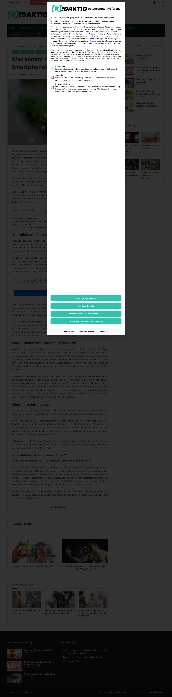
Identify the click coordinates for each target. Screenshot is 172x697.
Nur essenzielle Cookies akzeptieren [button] (86, 314)
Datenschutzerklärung (104, 36)
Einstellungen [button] (95, 41)
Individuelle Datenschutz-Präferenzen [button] (86, 321)
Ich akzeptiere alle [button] (86, 306)
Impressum (103, 331)
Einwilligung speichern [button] (86, 298)
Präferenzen (69, 331)
